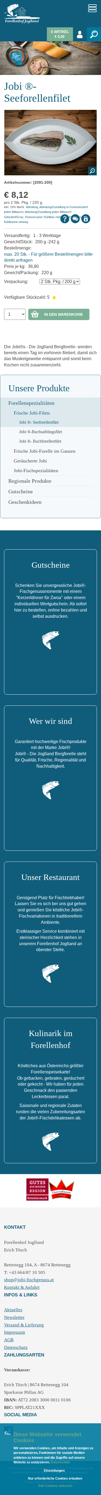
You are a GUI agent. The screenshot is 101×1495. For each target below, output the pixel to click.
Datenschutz (60, 1462)
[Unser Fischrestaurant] (50, 973)
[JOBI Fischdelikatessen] (50, 1141)
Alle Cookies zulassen (55, 1486)
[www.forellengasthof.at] (61, 1189)
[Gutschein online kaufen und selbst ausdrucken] (50, 640)
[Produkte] (37, 1189)
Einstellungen (54, 1471)
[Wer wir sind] (50, 790)
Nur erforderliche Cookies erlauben (55, 1478)
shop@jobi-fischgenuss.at (29, 1279)
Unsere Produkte (38, 388)
